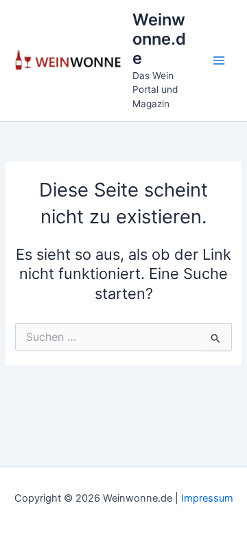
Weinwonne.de (159, 39)
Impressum (207, 498)
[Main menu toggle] (218, 60)
